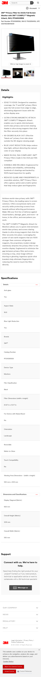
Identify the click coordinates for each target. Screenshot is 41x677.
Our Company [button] (10, 608)
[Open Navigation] (38, 3)
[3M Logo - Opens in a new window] (5, 3)
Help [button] (5, 628)
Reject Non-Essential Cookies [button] (13, 666)
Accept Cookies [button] (9, 671)
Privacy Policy (28, 640)
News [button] (5, 615)
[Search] (32, 3)
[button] (24, 671)
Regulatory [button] (9, 621)
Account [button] (33, 8)
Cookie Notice (8, 661)
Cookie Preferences (17, 642)
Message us (23, 588)
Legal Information (16, 640)
